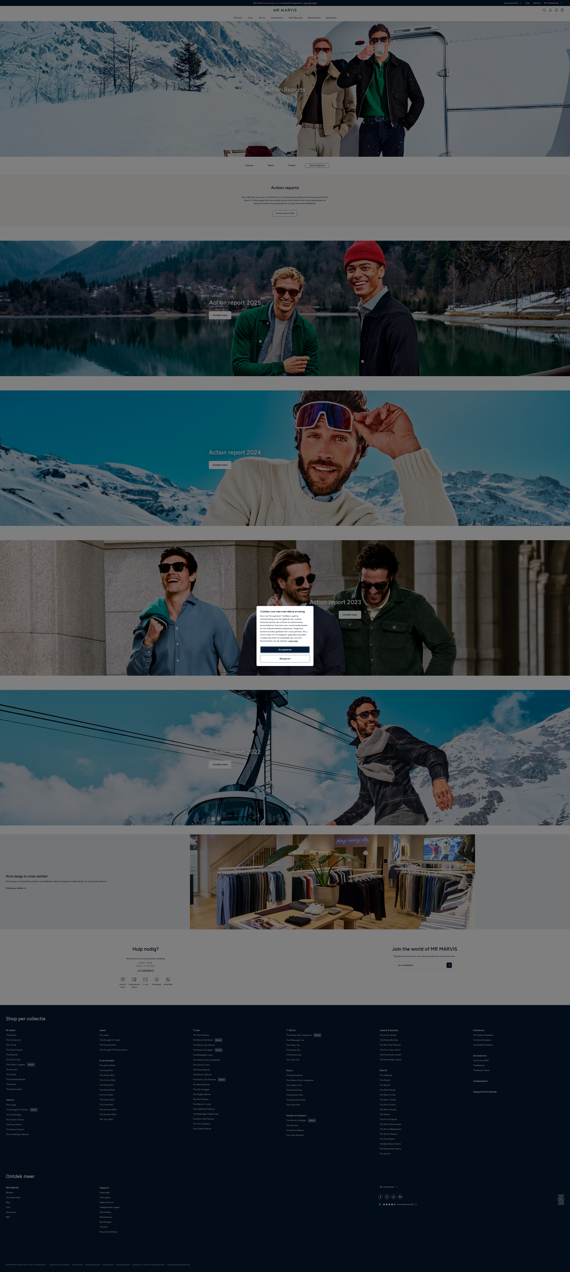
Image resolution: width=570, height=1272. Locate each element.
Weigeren (285, 658)
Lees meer (293, 641)
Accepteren (285, 649)
